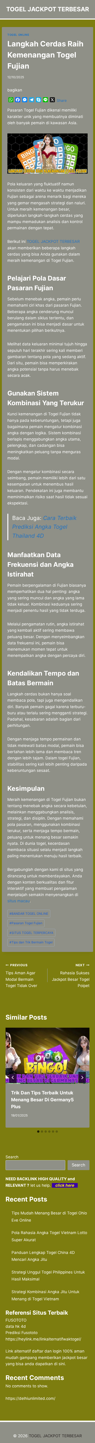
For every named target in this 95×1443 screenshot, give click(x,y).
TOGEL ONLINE (18, 34)
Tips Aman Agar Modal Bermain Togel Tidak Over (21, 975)
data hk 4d (16, 1326)
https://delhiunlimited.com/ (30, 1398)
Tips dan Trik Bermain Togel (31, 942)
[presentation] (47, 1056)
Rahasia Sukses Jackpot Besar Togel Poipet (70, 975)
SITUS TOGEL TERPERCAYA (31, 933)
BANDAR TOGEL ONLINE (28, 913)
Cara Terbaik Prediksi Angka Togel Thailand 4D (44, 527)
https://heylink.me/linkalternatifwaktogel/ (43, 1339)
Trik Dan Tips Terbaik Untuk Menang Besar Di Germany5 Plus (42, 1099)
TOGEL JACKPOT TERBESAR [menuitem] (53, 241)
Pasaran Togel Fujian (25, 923)
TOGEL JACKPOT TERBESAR (55, 1436)
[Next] (82, 1077)
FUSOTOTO (16, 1320)
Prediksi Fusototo (22, 1332)
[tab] (38, 1131)
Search (12, 1157)
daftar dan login (47, 1351)
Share (62, 100)
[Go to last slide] (13, 1077)
